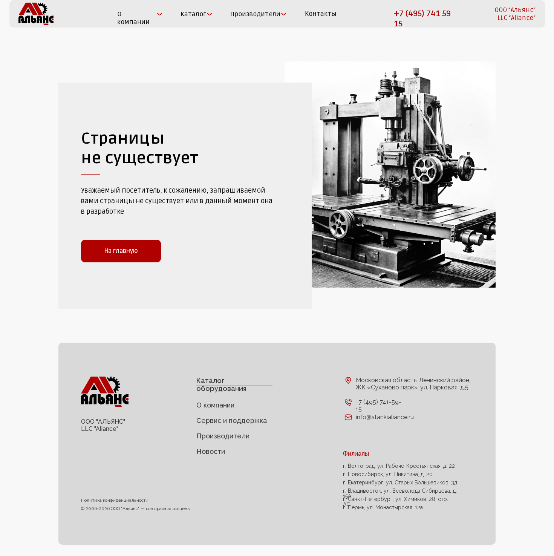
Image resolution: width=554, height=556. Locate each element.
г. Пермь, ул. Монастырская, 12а (383, 507)
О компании (215, 405)
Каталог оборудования (221, 384)
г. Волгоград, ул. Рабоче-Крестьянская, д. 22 (399, 466)
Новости (210, 451)
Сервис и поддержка (231, 420)
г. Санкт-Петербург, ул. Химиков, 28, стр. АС (395, 501)
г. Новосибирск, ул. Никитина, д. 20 (388, 474)
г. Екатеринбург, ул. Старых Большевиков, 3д (400, 482)
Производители (222, 436)
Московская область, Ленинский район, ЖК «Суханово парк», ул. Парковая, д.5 (413, 384)
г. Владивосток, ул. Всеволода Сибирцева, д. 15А (400, 493)
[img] (36, 14)
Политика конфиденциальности (114, 500)
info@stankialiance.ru (385, 417)
